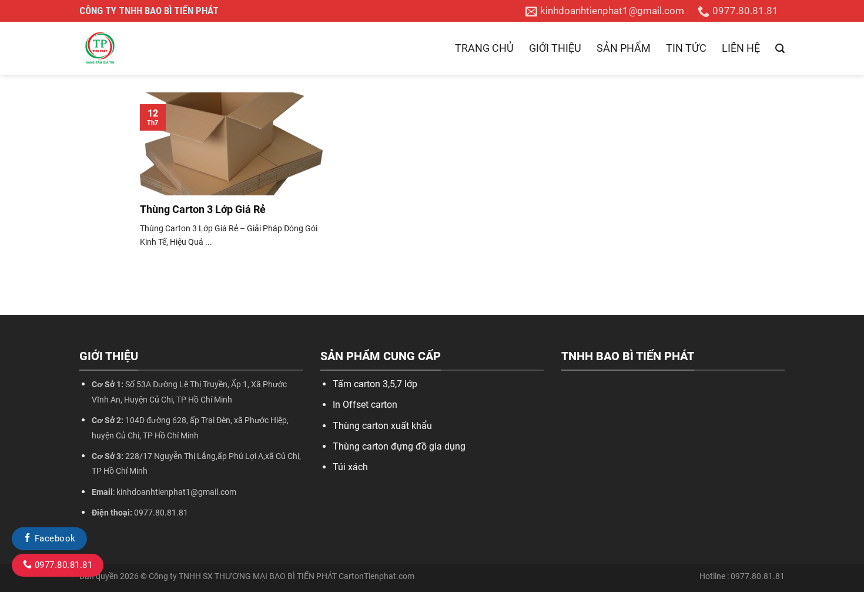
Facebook (53, 538)
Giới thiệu (555, 48)
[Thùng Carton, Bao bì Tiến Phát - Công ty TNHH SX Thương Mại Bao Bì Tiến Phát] (138, 48)
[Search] (780, 48)
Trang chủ (484, 48)
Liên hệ (741, 48)
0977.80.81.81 (62, 565)
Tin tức (686, 48)
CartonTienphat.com (376, 576)
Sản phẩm (624, 48)
